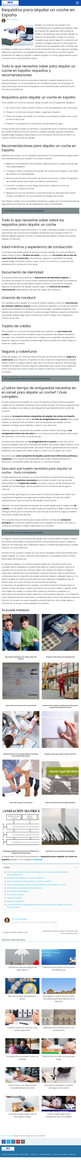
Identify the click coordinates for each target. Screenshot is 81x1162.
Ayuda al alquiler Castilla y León (15, 932)
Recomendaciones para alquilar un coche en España (29, 881)
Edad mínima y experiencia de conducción (24, 888)
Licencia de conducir (15, 894)
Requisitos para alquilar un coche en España (25, 878)
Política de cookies (60, 1154)
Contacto (33, 1154)
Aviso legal (24, 1154)
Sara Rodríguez (12, 20)
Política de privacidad (10, 1154)
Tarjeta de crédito (14, 898)
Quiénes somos (45, 1154)
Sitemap (72, 1154)
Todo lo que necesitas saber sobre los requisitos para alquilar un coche (36, 884)
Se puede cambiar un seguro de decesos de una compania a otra (60, 932)
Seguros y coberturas (16, 901)
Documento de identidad (17, 891)
